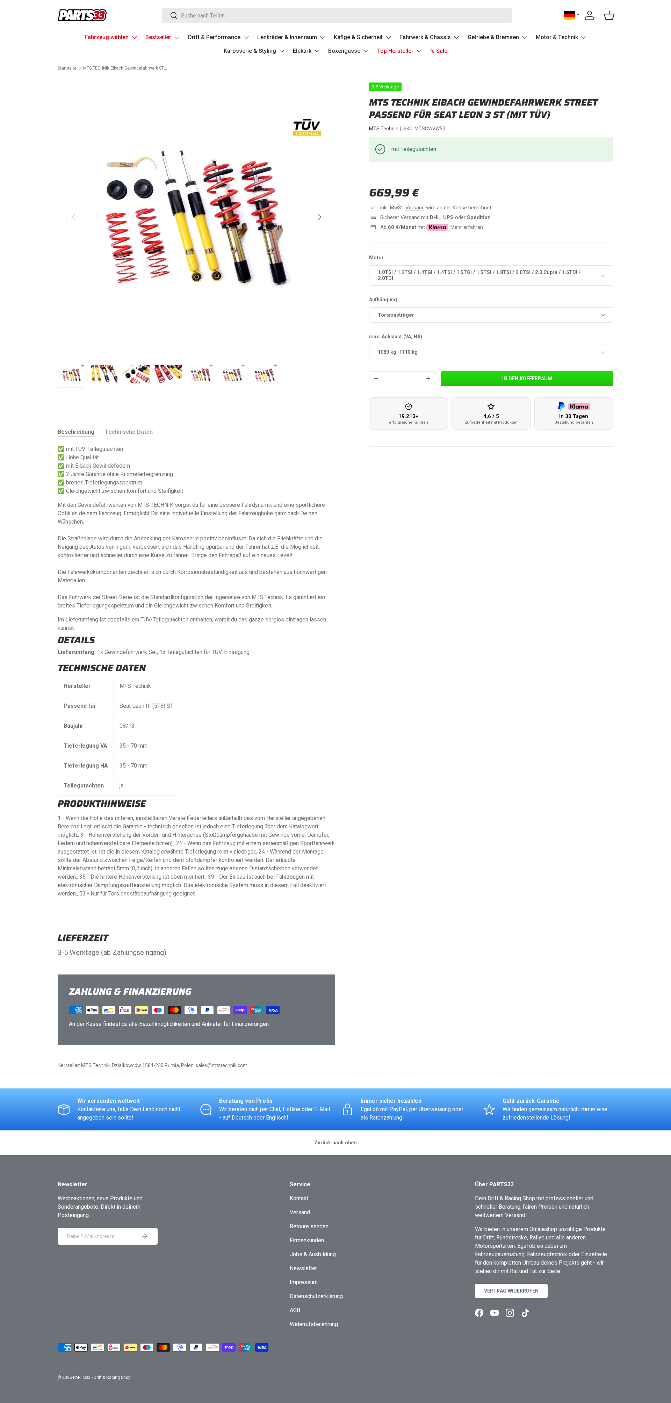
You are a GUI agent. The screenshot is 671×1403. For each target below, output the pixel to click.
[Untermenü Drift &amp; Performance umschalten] (246, 37)
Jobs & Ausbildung (313, 1254)
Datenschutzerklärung (316, 1296)
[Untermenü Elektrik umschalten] (317, 51)
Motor (376, 257)
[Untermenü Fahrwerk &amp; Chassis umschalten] (456, 37)
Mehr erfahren (466, 227)
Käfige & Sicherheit (358, 37)
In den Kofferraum (527, 378)
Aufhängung (383, 299)
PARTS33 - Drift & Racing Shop (101, 1377)
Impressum (304, 1282)
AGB (295, 1310)
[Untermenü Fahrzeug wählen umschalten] (134, 37)
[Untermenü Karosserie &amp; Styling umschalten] (281, 51)
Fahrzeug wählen (107, 37)
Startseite (67, 68)
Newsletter (303, 1268)
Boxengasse (344, 51)
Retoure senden (309, 1226)
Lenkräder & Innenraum (287, 37)
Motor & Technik (557, 37)
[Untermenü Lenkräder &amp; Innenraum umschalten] (322, 37)
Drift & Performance (214, 37)
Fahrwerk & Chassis (425, 37)
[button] (609, 15)
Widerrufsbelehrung (314, 1324)
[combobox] (337, 15)
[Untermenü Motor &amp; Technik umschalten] (583, 37)
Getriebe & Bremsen (493, 37)
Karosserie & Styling (250, 51)
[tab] (76, 431)
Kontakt (299, 1198)
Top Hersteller (395, 51)
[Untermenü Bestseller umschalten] (177, 37)
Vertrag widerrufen (511, 1291)
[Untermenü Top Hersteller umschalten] (419, 51)
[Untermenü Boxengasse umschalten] (366, 51)
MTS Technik (383, 128)
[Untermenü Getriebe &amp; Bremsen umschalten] (524, 37)
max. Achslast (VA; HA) (395, 336)
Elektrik (302, 51)
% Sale (438, 51)
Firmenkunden (307, 1240)
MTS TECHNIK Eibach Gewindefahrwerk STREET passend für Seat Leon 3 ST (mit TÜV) (125, 68)
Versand (415, 207)
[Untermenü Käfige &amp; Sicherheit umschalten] (388, 37)
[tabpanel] (196, 671)
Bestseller (158, 37)
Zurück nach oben (335, 1142)
